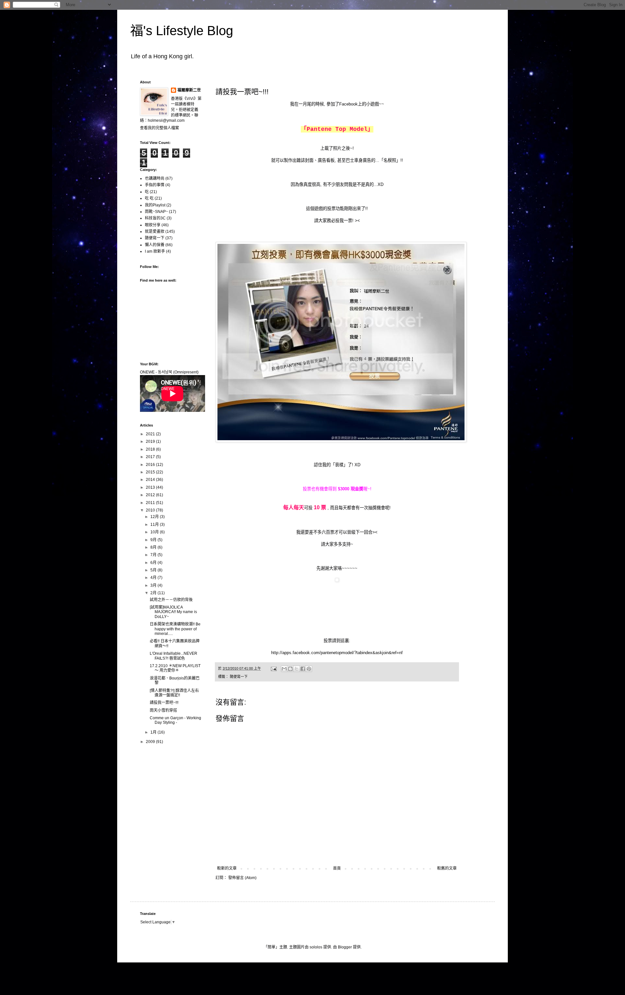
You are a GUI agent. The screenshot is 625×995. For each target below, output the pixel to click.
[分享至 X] (296, 669)
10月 (155, 532)
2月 (154, 593)
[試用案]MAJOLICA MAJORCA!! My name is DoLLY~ (173, 612)
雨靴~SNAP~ (156, 211)
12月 (155, 516)
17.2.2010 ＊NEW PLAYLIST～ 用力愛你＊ (175, 668)
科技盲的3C (155, 218)
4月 (154, 577)
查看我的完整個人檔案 (159, 128)
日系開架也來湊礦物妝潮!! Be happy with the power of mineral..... (175, 629)
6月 (154, 562)
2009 (151, 741)
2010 (151, 510)
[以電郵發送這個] (284, 669)
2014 (151, 479)
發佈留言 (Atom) (242, 878)
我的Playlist (155, 205)
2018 (151, 449)
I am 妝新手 (155, 251)
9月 (154, 540)
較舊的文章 (447, 868)
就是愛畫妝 (154, 231)
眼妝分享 (152, 225)
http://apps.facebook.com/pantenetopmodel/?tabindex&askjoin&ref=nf (337, 652)
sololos (316, 947)
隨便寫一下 (239, 677)
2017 (151, 457)
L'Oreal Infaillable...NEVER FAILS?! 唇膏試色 (173, 655)
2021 (151, 434)
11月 (155, 524)
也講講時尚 (154, 178)
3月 (154, 585)
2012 (151, 495)
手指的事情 (154, 185)
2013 (151, 487)
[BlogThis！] (290, 669)
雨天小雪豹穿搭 (163, 710)
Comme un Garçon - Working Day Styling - (175, 720)
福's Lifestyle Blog (181, 30)
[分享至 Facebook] (302, 669)
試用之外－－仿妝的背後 (171, 599)
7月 (154, 555)
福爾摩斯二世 (189, 90)
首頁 (337, 868)
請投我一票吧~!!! (164, 702)
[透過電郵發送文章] (273, 668)
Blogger (345, 947)
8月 (154, 547)
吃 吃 (149, 198)
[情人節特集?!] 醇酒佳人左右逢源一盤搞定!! (174, 692)
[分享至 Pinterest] (309, 669)
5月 (154, 570)
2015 (151, 472)
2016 (151, 464)
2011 (151, 502)
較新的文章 (227, 868)
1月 (154, 732)
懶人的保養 (154, 245)
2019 (151, 441)
